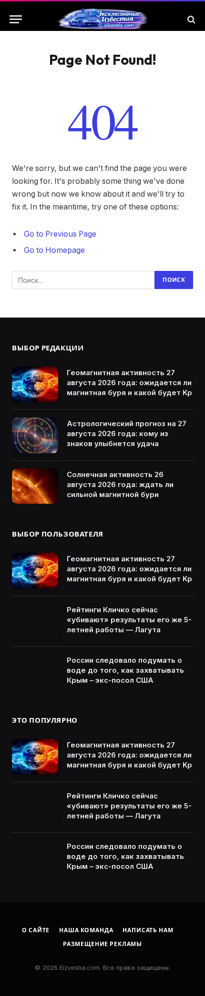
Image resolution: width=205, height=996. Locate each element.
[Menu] (16, 19)
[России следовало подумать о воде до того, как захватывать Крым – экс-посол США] (35, 672)
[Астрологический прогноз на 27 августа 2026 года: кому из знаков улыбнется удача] (35, 435)
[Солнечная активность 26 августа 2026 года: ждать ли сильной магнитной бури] (35, 486)
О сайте (36, 930)
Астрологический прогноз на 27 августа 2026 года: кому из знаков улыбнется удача (126, 433)
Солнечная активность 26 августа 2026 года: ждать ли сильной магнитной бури (120, 484)
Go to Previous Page (60, 234)
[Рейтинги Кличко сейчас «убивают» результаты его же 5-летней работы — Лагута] (35, 621)
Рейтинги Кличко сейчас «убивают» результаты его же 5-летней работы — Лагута (129, 619)
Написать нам (148, 930)
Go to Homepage (54, 250)
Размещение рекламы (102, 943)
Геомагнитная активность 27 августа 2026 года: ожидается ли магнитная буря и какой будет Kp (129, 382)
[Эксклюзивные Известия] (102, 19)
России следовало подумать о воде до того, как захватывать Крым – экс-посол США (125, 670)
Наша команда (86, 930)
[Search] (190, 19)
